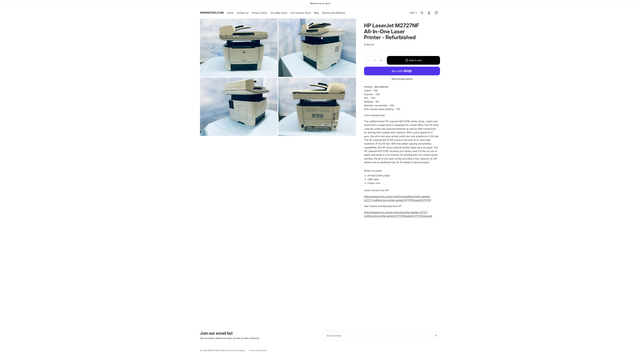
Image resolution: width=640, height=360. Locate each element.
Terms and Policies (258, 350)
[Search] (422, 12)
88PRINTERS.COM (216, 350)
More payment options (402, 79)
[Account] (429, 12)
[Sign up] (435, 335)
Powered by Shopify (235, 350)
